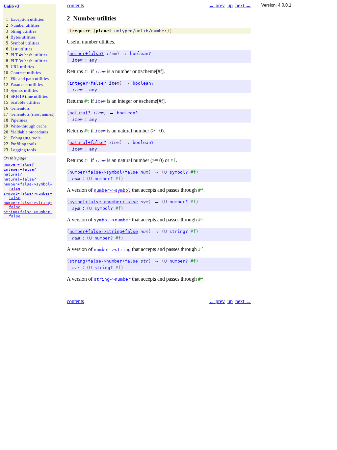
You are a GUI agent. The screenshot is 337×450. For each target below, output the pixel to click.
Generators (20, 108)
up (230, 5)
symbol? (178, 172)
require (81, 30)
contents (75, 5)
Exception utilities (27, 19)
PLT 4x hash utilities (29, 54)
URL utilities (22, 66)
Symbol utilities (25, 43)
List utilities (21, 48)
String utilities (23, 31)
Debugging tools (25, 137)
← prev (217, 5)
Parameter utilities (27, 84)
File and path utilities (30, 78)
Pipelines (19, 120)
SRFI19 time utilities (29, 96)
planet (104, 30)
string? (178, 231)
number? (103, 178)
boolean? (140, 53)
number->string (112, 249)
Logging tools (23, 149)
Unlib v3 (11, 6)
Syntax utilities (24, 90)
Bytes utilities (23, 37)
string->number (112, 279)
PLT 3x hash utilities (29, 60)
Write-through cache (29, 126)
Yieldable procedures (29, 131)
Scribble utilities (25, 102)
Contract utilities (26, 72)
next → (243, 5)
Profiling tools (23, 143)
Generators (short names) (32, 114)
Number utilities (25, 25)
